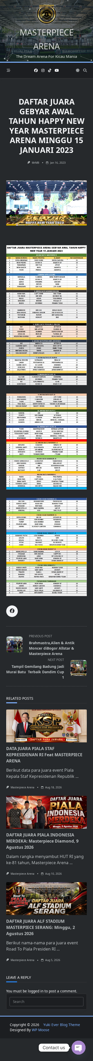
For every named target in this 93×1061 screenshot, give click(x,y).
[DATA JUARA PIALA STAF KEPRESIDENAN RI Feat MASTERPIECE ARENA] (46, 725)
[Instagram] (42, 70)
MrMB (35, 162)
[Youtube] (57, 70)
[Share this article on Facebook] (12, 611)
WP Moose (40, 1029)
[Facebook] (36, 70)
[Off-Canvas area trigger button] (8, 70)
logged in (35, 991)
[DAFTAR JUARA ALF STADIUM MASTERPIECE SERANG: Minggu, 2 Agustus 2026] (46, 898)
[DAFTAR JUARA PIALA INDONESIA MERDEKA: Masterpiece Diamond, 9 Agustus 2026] (46, 812)
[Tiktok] (49, 70)
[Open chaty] (79, 1048)
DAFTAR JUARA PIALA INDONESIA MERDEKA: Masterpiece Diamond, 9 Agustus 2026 (42, 841)
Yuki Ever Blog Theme (61, 1024)
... (77, 776)
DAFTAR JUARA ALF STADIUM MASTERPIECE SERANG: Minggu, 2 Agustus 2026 (40, 927)
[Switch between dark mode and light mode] (77, 70)
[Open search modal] (85, 70)
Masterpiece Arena (22, 787)
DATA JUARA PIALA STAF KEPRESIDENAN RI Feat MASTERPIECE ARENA (44, 755)
